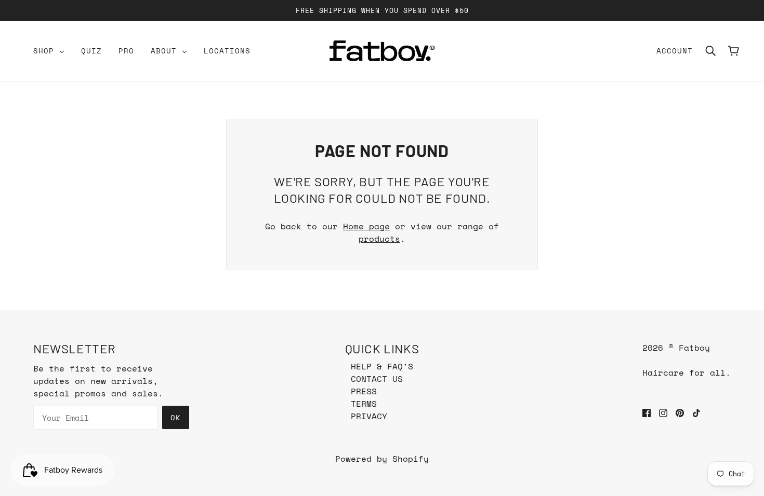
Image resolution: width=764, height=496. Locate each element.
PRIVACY (369, 416)
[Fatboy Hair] (382, 50)
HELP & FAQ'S (382, 366)
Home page (366, 226)
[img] (646, 412)
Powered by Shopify (382, 458)
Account (674, 50)
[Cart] (733, 50)
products (379, 238)
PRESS (364, 391)
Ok (175, 417)
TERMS (364, 403)
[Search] (710, 51)
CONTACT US (377, 379)
